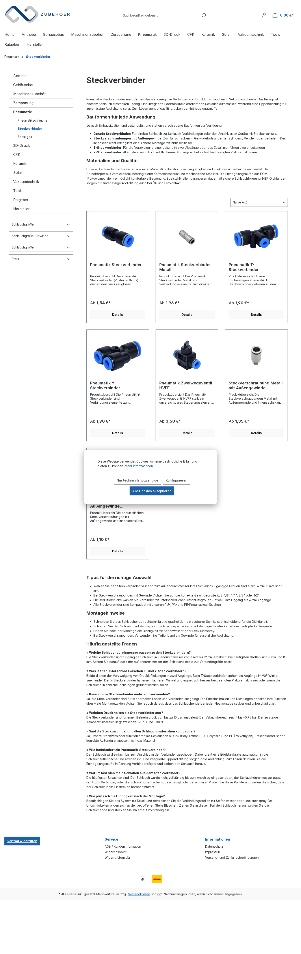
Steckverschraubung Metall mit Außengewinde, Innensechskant (256, 385)
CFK (16, 154)
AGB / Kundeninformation (123, 846)
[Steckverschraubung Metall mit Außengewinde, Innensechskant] (256, 355)
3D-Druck (21, 145)
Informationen (217, 839)
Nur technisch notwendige (137, 480)
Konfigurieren (176, 480)
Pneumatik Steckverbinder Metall (185, 267)
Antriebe (20, 75)
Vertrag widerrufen (22, 841)
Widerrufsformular (118, 857)
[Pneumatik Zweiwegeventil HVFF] (187, 355)
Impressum (213, 852)
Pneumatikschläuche (32, 120)
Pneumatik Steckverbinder (116, 264)
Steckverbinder (30, 128)
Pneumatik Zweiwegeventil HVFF (185, 385)
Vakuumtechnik (26, 181)
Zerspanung (23, 103)
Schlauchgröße (23, 224)
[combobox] (160, 15)
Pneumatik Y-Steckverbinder (105, 385)
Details (117, 314)
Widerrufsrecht (115, 852)
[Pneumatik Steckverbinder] (117, 237)
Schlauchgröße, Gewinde (30, 236)
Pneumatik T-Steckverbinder (244, 267)
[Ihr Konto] (264, 15)
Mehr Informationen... (140, 466)
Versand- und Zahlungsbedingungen (232, 857)
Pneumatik (22, 112)
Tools (17, 190)
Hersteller (21, 209)
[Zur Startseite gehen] (37, 14)
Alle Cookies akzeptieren (151, 491)
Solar (17, 172)
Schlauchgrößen (23, 247)
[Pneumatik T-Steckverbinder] (256, 237)
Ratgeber (20, 200)
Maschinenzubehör (29, 94)
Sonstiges (25, 137)
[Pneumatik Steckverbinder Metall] (187, 237)
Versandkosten (139, 894)
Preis (15, 259)
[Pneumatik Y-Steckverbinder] (117, 355)
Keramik (20, 163)
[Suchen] (204, 15)
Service (111, 839)
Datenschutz (214, 846)
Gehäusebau (23, 85)
